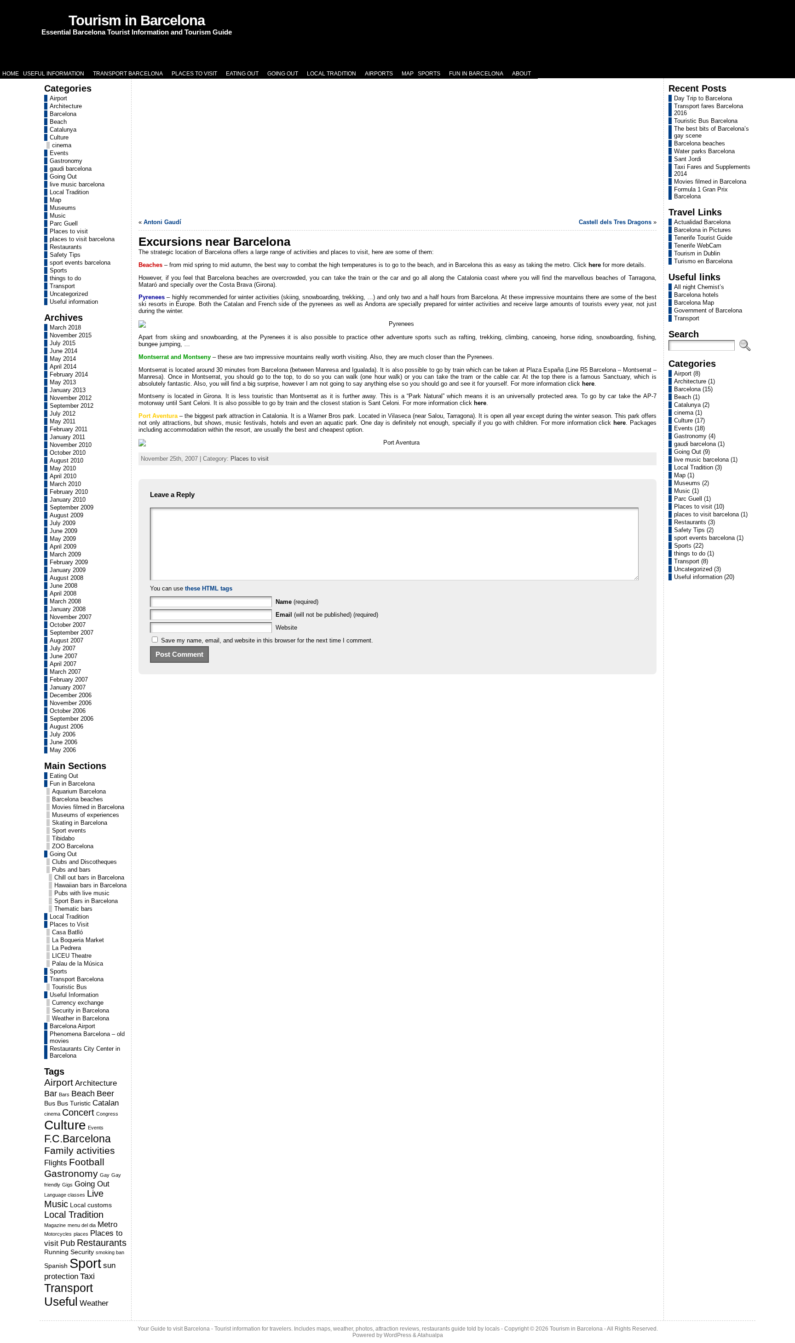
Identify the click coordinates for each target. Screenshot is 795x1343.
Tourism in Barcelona (137, 20)
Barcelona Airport (72, 1026)
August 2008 (66, 577)
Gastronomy (66, 160)
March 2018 (65, 327)
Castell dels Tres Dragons (615, 222)
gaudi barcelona (71, 168)
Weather (94, 1303)
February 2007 (69, 679)
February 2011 (68, 429)
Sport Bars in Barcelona (86, 900)
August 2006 (66, 726)
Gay (104, 1175)
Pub (67, 1243)
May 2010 (63, 468)
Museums (63, 207)
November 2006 (71, 703)
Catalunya (63, 129)
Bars (64, 1094)
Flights (55, 1162)
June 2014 (63, 350)
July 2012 (62, 413)
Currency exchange (78, 1002)
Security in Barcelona (80, 1010)
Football (86, 1162)
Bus (49, 1103)
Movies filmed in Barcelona (88, 807)
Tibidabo (63, 838)
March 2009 (65, 554)
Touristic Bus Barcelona (705, 120)
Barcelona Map (694, 302)
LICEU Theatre (72, 955)
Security (82, 1252)
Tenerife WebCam (697, 245)
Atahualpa (430, 1335)
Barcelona (63, 113)
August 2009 (66, 515)
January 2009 (68, 570)
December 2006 (71, 695)
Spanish (56, 1265)
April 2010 (63, 476)
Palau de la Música (77, 963)
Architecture (66, 106)
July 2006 (62, 734)
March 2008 (65, 601)
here (594, 264)
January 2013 (68, 390)
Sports (58, 270)
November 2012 (71, 397)
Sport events (69, 830)
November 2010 (71, 444)
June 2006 (63, 742)
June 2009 (63, 530)
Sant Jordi (687, 159)
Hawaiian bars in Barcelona (90, 885)
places (81, 1234)
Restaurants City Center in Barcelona (85, 1052)
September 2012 (71, 405)
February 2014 (69, 374)
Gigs (67, 1184)
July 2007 (62, 648)
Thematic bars (73, 908)
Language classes (64, 1195)
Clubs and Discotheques (84, 861)
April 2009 (63, 546)
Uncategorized (69, 293)
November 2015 (71, 335)
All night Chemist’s (699, 287)
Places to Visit (69, 924)
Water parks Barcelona (704, 151)
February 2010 (69, 491)
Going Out (63, 176)
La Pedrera (66, 947)
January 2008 (68, 609)
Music (58, 215)
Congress (107, 1114)
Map (55, 200)
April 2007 (63, 663)
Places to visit (69, 231)
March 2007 (65, 671)
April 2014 (63, 366)
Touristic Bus (69, 987)
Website (286, 627)
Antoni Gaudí (162, 222)
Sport (85, 1263)
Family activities (79, 1150)
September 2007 (71, 632)
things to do (65, 278)
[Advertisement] (397, 147)
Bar (50, 1093)
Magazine (55, 1225)
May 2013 (63, 382)
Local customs (91, 1205)
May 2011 (62, 421)
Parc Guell (64, 223)
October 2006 (68, 710)
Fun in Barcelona (72, 783)
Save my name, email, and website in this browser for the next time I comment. (267, 640)
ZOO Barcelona (72, 846)
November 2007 (71, 617)
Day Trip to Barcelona (703, 98)
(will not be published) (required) (327, 614)
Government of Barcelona (708, 310)
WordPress (397, 1335)
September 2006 (71, 718)
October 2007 (68, 624)
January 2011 (67, 437)
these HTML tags (208, 588)
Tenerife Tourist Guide (703, 237)
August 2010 (66, 460)
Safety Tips (65, 254)
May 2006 (63, 750)
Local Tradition (69, 192)
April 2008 (63, 593)
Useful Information (74, 994)
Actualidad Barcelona (702, 222)
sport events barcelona (80, 262)
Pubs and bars (71, 869)
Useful (61, 1301)
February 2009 (69, 562)
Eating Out (64, 775)
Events (59, 153)
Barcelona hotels (696, 294)
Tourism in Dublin (697, 253)
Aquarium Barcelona (79, 791)
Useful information (74, 301)
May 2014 (63, 358)
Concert (78, 1112)
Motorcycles (58, 1234)
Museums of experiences (85, 814)
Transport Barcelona (77, 979)
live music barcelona (77, 184)
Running (56, 1252)
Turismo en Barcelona (703, 261)
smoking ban (110, 1252)
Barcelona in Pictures (702, 229)
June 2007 (63, 656)
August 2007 (66, 640)
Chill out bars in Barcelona (89, 877)
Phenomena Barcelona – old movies (87, 1037)
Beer (105, 1093)
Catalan (105, 1103)
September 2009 (71, 507)
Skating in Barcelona (79, 822)
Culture (59, 137)
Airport (58, 98)
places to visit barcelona (82, 239)
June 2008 (63, 585)
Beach (58, 121)
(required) (297, 601)
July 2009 (62, 523)
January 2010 (68, 499)
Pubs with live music (81, 893)
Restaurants (66, 246)
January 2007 (68, 687)
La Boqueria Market (78, 940)
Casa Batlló (67, 932)
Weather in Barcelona (80, 1018)
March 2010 (65, 483)
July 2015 (62, 343)
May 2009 (63, 538)
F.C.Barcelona (77, 1139)
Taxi (87, 1276)
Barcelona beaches (77, 799)
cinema (61, 145)
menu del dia (82, 1225)
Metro (107, 1224)
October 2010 (68, 452)
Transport (62, 286)
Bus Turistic (74, 1103)
